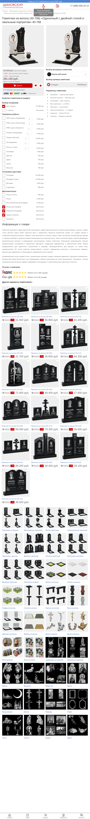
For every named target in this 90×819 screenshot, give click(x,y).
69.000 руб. (20, 429)
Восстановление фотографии (25, 203)
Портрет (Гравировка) (14, 132)
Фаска (25, 199)
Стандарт (69, 85)
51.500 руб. (20, 319)
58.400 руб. (49, 465)
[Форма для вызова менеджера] (43, 5)
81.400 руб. (79, 319)
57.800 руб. (79, 392)
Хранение (25, 219)
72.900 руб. (20, 392)
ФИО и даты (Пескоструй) (15, 123)
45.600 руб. (79, 429)
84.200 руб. (79, 356)
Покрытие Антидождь (25, 211)
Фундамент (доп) (25, 179)
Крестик (25, 156)
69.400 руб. (49, 392)
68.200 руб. (20, 465)
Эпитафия (25, 151)
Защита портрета (25, 215)
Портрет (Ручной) (12, 137)
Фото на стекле (11, 147)
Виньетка (25, 168)
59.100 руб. (79, 465)
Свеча (25, 164)
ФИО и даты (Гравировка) (15, 118)
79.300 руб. (49, 429)
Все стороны (25, 106)
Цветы (25, 159)
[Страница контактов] (57, 5)
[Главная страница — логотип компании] (13, 5)
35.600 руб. (49, 356)
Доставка (25, 183)
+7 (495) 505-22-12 (79, 6)
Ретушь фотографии (25, 207)
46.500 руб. (20, 502)
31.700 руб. (20, 356)
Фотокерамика (11, 142)
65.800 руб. (49, 319)
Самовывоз (25, 187)
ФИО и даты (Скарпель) (15, 128)
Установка (25, 175)
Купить (19, 86)
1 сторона (25, 110)
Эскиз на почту (25, 195)
